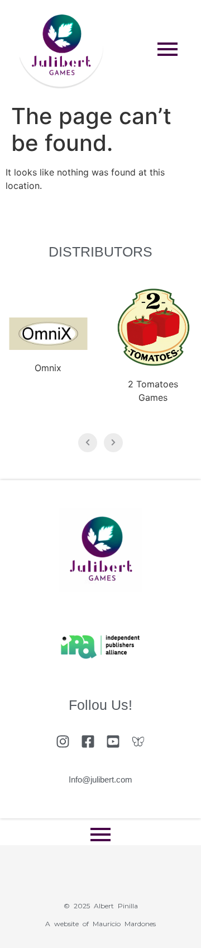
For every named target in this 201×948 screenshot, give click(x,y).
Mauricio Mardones (124, 923)
